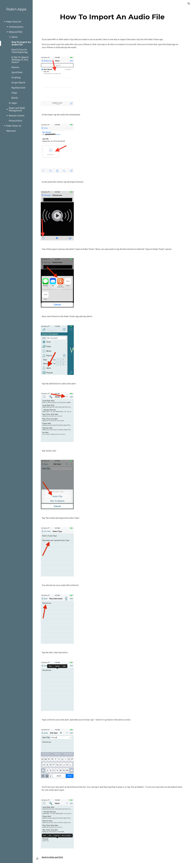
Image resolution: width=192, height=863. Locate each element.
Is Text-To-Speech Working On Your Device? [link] (20, 59)
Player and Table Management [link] (17, 109)
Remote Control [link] (16, 115)
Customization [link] (16, 27)
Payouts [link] (15, 67)
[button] (189, 4)
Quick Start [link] (16, 72)
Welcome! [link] (11, 131)
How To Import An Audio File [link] (21, 43)
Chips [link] (14, 93)
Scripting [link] (16, 77)
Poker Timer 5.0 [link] (13, 126)
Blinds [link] (14, 98)
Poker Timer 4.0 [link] (13, 22)
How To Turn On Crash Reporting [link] (19, 50)
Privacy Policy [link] (15, 120)
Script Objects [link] (18, 82)
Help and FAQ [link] (15, 32)
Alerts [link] (14, 37)
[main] (112, 16)
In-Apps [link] (13, 103)
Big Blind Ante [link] (18, 87)
